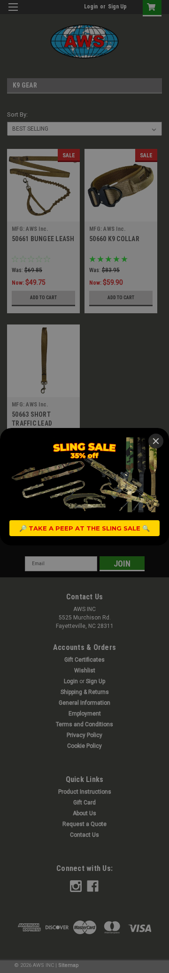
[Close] (155, 441)
